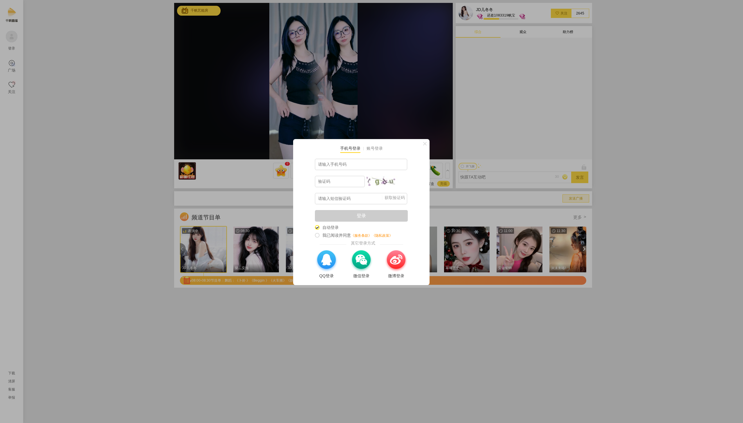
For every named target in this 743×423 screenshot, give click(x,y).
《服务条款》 (361, 236)
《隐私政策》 (382, 236)
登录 (361, 215)
